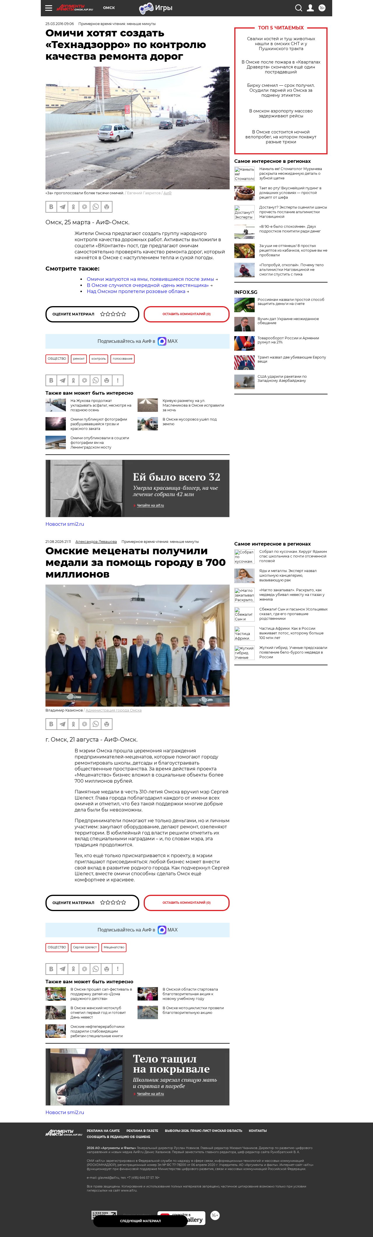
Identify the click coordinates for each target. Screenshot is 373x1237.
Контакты (258, 1131)
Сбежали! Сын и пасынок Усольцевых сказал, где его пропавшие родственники (293, 614)
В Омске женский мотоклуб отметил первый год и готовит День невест (98, 1012)
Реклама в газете (142, 1131)
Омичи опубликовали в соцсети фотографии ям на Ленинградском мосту (100, 442)
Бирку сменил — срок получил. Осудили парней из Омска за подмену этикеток (281, 90)
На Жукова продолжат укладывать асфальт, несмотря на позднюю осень (101, 405)
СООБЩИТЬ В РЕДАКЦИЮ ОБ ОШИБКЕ (118, 1137)
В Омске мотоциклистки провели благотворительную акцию (193, 1010)
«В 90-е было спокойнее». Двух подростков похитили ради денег (290, 228)
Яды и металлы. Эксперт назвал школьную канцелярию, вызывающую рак (288, 575)
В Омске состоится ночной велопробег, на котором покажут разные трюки (280, 137)
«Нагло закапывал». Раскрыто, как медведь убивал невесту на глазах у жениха (292, 594)
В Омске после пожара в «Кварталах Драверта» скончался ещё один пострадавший (281, 67)
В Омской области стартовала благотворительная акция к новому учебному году (190, 994)
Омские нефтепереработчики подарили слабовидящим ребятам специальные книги (97, 1031)
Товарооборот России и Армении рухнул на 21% (288, 340)
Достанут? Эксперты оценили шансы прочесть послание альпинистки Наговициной (293, 212)
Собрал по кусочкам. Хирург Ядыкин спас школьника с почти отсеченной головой (293, 556)
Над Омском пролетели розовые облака (136, 291)
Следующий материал (140, 1221)
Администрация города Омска (114, 710)
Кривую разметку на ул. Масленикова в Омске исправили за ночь (193, 405)
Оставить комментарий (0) (187, 314)
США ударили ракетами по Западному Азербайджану (282, 379)
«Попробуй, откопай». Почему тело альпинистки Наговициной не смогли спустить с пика (291, 269)
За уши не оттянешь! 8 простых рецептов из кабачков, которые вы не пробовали (293, 250)
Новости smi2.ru (64, 524)
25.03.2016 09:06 (59, 24)
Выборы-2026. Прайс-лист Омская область (203, 1131)
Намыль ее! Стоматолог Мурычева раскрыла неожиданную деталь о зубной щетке (290, 173)
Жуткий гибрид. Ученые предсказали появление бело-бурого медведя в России (293, 652)
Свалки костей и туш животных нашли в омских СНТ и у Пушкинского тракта (281, 43)
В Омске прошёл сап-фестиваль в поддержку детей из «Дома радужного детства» (101, 994)
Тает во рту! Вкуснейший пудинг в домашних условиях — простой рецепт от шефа (290, 193)
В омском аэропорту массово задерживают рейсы (281, 114)
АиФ (167, 193)
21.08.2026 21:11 (58, 541)
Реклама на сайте (103, 1131)
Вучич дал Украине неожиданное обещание (288, 321)
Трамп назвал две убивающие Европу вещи (292, 359)
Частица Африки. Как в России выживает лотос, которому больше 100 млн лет (291, 633)
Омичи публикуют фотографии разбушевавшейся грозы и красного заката (99, 424)
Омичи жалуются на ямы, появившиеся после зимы (150, 279)
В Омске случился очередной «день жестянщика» (148, 285)
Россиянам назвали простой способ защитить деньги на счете (291, 302)
